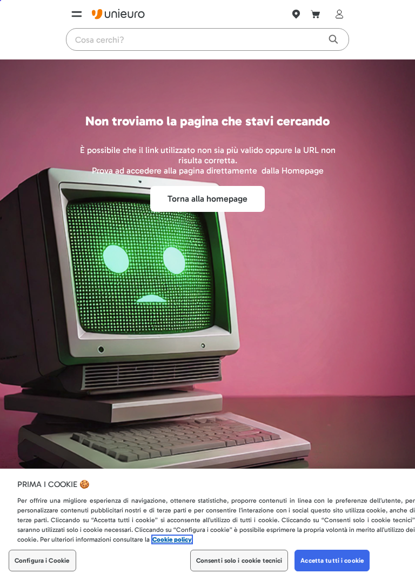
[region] (207, 524)
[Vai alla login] (337, 14)
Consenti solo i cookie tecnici (239, 560)
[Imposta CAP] (296, 14)
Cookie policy (172, 539)
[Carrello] (315, 14)
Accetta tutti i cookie (332, 560)
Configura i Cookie (42, 560)
